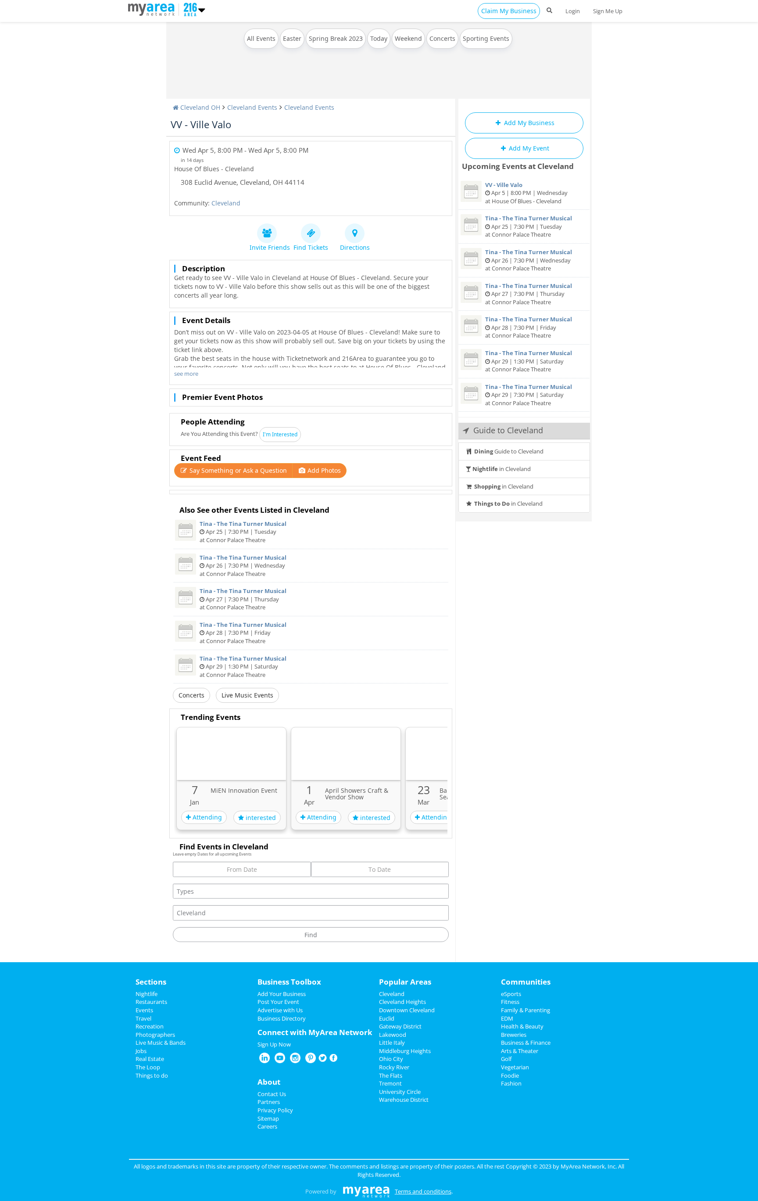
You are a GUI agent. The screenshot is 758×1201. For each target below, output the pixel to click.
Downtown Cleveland (407, 1010)
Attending (206, 817)
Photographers (155, 1035)
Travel (143, 1018)
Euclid (386, 1018)
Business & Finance (526, 1042)
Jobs (141, 1051)
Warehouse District (404, 1100)
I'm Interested (280, 434)
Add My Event (528, 148)
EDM (507, 1018)
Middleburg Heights (405, 1051)
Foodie (510, 1075)
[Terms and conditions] (366, 1191)
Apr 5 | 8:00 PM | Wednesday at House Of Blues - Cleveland (526, 193)
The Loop (148, 1067)
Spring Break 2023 (336, 38)
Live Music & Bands (161, 1042)
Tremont (390, 1083)
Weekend (408, 38)
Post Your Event (278, 1002)
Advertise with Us (280, 1010)
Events (144, 1010)
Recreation (150, 1026)
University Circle (400, 1092)
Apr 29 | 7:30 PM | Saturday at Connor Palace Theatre (528, 395)
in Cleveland (501, 469)
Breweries (513, 1035)
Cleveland (225, 203)
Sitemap (268, 1118)
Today (378, 38)
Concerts (442, 38)
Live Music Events (247, 695)
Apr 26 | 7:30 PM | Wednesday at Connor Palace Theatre (243, 566)
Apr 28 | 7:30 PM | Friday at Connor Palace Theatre (243, 633)
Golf (506, 1059)
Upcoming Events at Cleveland (518, 166)
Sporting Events (486, 38)
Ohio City (391, 1059)
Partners (268, 1102)
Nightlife (146, 994)
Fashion (511, 1083)
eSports (511, 994)
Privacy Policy (275, 1110)
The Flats (390, 1075)
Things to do (152, 1075)
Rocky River (394, 1067)
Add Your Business (281, 994)
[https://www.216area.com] (153, 9)
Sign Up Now (274, 1044)
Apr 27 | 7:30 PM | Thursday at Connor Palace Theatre (243, 599)
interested (260, 817)
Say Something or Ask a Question (237, 470)
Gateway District (400, 1026)
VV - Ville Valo (201, 124)
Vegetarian (515, 1067)
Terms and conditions (423, 1191)
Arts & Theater (519, 1051)
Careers (267, 1126)
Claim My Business (508, 11)
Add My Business (528, 123)
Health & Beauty (522, 1026)
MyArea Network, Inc (588, 1166)
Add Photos (323, 470)
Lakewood (392, 1035)
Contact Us (271, 1094)
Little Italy (392, 1042)
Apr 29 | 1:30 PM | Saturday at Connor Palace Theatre (243, 666)
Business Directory (281, 1018)
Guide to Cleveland (508, 451)
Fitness (510, 1002)
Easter (292, 38)
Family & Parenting (525, 1010)
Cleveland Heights (402, 1002)
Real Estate (150, 1059)
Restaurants (151, 1002)
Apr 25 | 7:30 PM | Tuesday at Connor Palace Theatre (243, 532)
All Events (261, 38)
